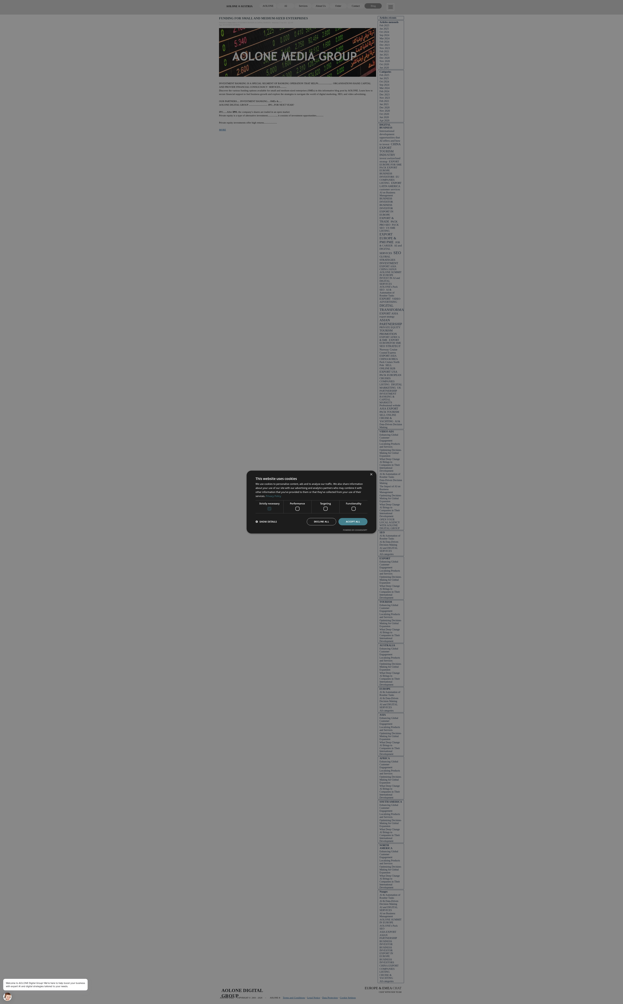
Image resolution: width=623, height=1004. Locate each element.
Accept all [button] (353, 521)
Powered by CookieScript (355, 530)
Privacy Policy (273, 495)
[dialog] (311, 502)
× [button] (371, 474)
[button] (266, 521)
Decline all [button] (321, 521)
